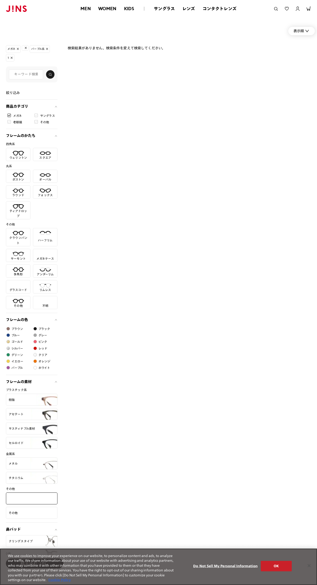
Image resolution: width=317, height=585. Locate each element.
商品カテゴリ (17, 106)
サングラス (164, 8)
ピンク (42, 341)
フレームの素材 (19, 382)
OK (276, 566)
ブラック (44, 328)
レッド (42, 348)
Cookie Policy (59, 580)
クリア (42, 354)
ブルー (15, 335)
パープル (17, 367)
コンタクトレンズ (220, 8)
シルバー (17, 348)
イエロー (17, 361)
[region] (158, 567)
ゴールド (17, 341)
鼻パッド (13, 529)
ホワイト (44, 367)
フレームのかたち (20, 135)
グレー (42, 335)
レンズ (188, 8)
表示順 (298, 31)
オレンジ (44, 361)
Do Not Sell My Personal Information (225, 566)
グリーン (17, 354)
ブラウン (17, 328)
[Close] (309, 565)
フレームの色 (17, 320)
